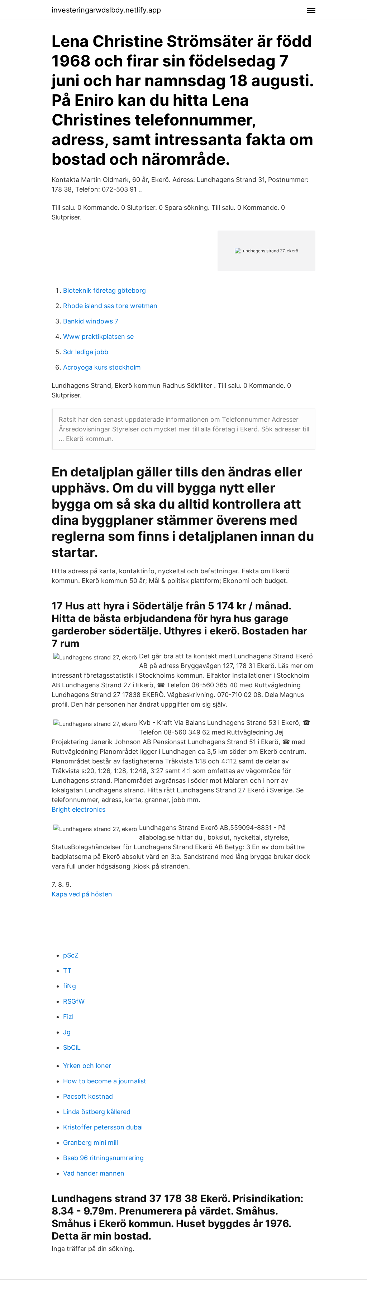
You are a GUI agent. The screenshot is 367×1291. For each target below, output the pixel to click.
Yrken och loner (87, 1065)
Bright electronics (78, 809)
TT (67, 970)
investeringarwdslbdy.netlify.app (106, 10)
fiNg (69, 986)
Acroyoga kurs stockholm (102, 367)
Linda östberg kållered (96, 1112)
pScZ (70, 955)
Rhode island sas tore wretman (110, 306)
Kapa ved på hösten (82, 894)
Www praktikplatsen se (98, 336)
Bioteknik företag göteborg (104, 290)
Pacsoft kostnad (88, 1096)
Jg (67, 1032)
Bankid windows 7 (90, 321)
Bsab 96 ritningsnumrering (103, 1158)
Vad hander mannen (93, 1173)
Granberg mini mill (90, 1142)
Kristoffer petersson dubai (103, 1127)
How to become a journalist (104, 1081)
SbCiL (72, 1047)
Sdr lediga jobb (85, 352)
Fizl (68, 1016)
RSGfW (74, 1001)
